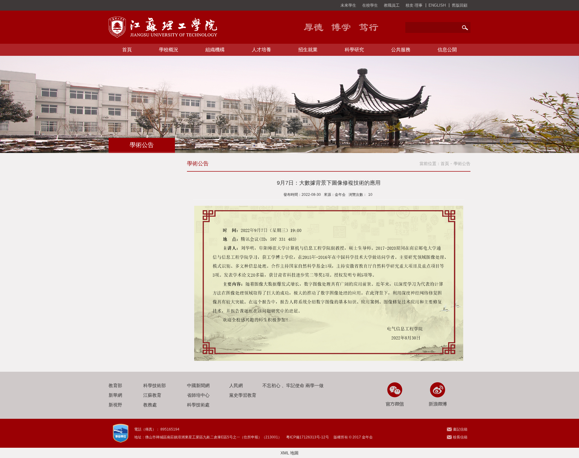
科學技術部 (154, 385)
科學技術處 (198, 404)
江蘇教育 (152, 395)
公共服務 (400, 49)
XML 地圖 (289, 452)
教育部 (115, 385)
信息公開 (447, 49)
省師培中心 (198, 395)
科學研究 (354, 49)
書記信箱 (460, 429)
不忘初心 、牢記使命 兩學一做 (293, 385)
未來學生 (348, 5)
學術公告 (462, 163)
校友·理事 (414, 5)
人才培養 (261, 49)
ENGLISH (437, 5)
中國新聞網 (198, 385)
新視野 (115, 404)
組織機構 (215, 49)
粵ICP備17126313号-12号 (307, 437)
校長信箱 (460, 437)
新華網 (115, 395)
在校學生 (370, 5)
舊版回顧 (459, 5)
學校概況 (168, 49)
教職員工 (392, 5)
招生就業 (308, 49)
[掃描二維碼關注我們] (394, 394)
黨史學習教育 (242, 395)
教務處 (150, 404)
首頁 (127, 49)
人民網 (236, 385)
